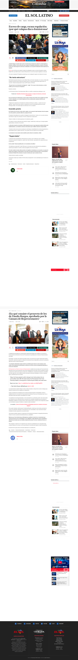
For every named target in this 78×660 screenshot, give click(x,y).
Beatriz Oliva (12, 321)
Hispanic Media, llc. (47, 657)
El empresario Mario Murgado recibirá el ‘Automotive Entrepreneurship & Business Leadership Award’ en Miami (60, 107)
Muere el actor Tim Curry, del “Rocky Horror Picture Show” (63, 229)
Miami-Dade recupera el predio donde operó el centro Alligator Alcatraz (61, 178)
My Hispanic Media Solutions (59, 643)
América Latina (14, 23)
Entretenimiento (31, 20)
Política (20, 20)
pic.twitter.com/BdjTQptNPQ (35, 383)
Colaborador (11, 31)
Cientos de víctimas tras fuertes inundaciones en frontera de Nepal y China (63, 236)
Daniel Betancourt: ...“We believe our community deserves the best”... (64, 570)
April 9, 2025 (31, 386)
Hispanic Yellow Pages (59, 641)
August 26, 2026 (62, 225)
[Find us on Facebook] (60, 11)
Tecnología (44, 20)
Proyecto (34, 431)
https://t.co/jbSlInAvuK (23, 383)
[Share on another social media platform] (47, 60)
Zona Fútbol (59, 642)
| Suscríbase (13, 15)
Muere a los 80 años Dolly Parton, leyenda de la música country (57, 161)
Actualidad (15, 20)
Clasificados (56, 20)
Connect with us (54, 192)
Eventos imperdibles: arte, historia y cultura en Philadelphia (63, 222)
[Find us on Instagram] (62, 11)
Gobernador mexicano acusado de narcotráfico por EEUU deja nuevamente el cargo (61, 184)
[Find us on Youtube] (65, 11)
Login (28, 10)
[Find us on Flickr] (67, 11)
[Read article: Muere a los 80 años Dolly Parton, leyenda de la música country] (60, 152)
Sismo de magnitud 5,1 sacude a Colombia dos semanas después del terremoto (61, 465)
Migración (37, 20)
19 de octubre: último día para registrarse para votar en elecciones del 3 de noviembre (61, 168)
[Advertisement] (60, 132)
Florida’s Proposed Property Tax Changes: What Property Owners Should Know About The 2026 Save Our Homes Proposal (60, 94)
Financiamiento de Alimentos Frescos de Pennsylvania (17, 431)
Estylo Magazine (59, 637)
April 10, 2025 (17, 31)
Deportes (25, 20)
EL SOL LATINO (39, 15)
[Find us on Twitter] (63, 11)
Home (11, 20)
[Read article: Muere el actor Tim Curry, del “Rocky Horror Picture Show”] (55, 229)
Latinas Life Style (59, 639)
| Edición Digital (64, 15)
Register (31, 10)
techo (11, 70)
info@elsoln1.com (39, 648)
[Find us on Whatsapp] (68, 11)
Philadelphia (19, 310)
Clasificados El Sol (59, 640)
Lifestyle (50, 20)
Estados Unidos (14, 310)
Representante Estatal (40, 431)
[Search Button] (57, 11)
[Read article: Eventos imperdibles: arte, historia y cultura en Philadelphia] (55, 223)
